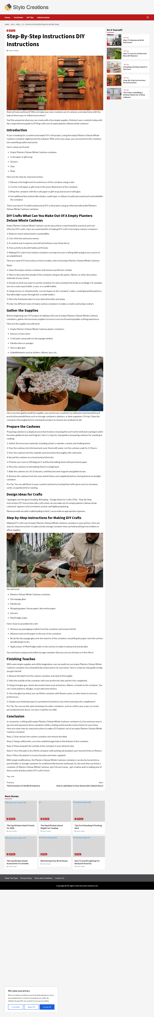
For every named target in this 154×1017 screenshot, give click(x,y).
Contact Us (59, 878)
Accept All (47, 1007)
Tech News (18, 17)
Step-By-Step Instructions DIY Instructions (134, 81)
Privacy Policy (26, 878)
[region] (31, 999)
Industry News (43, 17)
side (12, 776)
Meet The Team (11, 878)
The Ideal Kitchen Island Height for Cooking (52, 826)
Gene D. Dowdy (14, 50)
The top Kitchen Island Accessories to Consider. (18, 862)
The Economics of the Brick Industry (23, 784)
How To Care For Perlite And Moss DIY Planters (135, 54)
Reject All (31, 1007)
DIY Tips (30, 17)
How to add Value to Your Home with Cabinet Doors (79, 784)
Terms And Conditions (43, 878)
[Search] (147, 17)
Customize (16, 1007)
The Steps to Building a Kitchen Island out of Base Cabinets (134, 94)
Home (7, 17)
